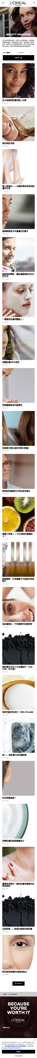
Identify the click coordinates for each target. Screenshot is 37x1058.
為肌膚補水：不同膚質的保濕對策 (17, 624)
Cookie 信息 (18, 1055)
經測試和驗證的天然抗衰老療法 (16, 491)
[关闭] (33, 1038)
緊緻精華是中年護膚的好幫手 (15, 231)
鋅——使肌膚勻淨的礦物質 (14, 755)
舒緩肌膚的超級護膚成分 (13, 840)
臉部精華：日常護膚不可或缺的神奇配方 (18, 580)
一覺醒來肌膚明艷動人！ (13, 319)
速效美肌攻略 (8, 143)
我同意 (18, 1051)
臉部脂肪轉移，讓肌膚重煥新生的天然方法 (18, 275)
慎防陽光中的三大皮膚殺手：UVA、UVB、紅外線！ (18, 668)
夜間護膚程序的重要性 (12, 405)
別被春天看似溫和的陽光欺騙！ (16, 448)
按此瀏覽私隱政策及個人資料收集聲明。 (16, 1046)
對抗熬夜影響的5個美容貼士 (14, 971)
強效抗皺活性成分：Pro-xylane (17, 712)
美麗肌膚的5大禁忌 (10, 362)
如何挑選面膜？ (9, 798)
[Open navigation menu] (34, 2)
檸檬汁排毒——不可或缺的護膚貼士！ (17, 535)
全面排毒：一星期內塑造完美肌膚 (17, 929)
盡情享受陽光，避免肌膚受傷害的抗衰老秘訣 (18, 884)
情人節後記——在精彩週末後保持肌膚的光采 (18, 187)
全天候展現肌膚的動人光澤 (14, 100)
